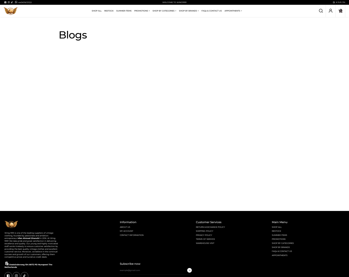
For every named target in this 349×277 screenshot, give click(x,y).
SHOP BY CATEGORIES (163, 11)
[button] (340, 11)
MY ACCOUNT (126, 231)
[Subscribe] (189, 270)
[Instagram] (8, 2)
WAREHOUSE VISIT (205, 243)
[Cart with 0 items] (340, 11)
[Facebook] (5, 2)
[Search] (321, 11)
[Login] (330, 11)
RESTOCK (109, 11)
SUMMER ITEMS (124, 11)
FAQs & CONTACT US (211, 11)
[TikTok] (12, 2)
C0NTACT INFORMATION (132, 235)
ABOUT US (125, 227)
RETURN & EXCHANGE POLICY (210, 227)
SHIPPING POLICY (204, 231)
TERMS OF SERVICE (205, 239)
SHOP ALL (97, 11)
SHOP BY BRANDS (188, 11)
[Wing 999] (10, 11)
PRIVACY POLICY (204, 235)
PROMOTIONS (141, 11)
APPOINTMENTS (232, 11)
